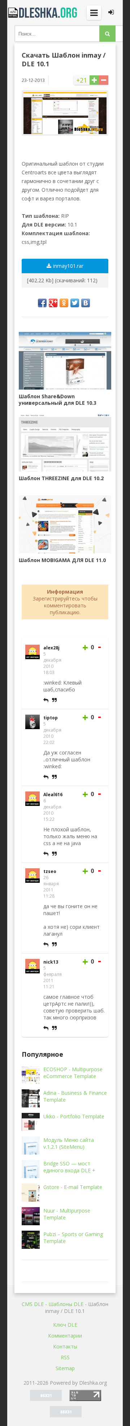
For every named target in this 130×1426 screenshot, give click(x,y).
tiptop (50, 718)
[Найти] (107, 33)
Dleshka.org (43, 12)
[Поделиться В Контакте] (85, 303)
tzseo (49, 871)
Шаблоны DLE (65, 1304)
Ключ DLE (65, 1324)
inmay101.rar (68, 265)
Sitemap (65, 1368)
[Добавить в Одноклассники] (64, 303)
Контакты (65, 1346)
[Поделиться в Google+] (53, 303)
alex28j (51, 648)
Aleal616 (52, 794)
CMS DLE (33, 1304)
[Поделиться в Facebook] (42, 303)
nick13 (50, 962)
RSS (65, 1357)
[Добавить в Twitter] (74, 303)
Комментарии (65, 1335)
